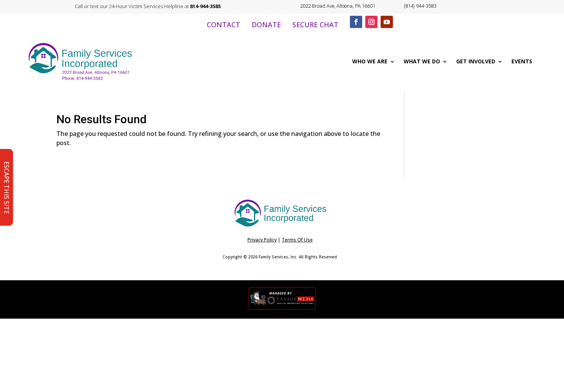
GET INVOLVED (475, 61)
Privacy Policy (262, 239)
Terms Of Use (297, 239)
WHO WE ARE (370, 61)
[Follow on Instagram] (371, 22)
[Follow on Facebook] (356, 22)
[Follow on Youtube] (387, 22)
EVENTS (521, 61)
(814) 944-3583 (420, 6)
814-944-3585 (205, 6)
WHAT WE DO (422, 61)
